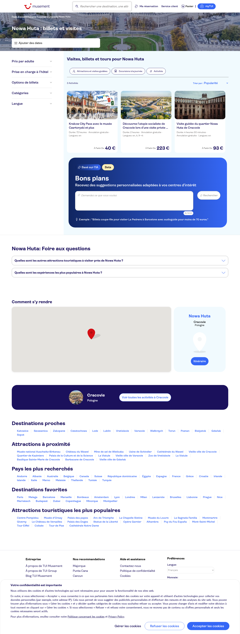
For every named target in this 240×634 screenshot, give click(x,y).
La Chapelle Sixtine (131, 517)
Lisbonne (192, 497)
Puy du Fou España (175, 521)
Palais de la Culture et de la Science (71, 455)
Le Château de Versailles (47, 521)
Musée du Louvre (158, 517)
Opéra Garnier (132, 521)
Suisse (98, 476)
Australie (52, 476)
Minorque (92, 501)
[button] (90, 71)
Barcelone (49, 497)
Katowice (22, 430)
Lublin (107, 430)
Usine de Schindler (140, 451)
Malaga (33, 497)
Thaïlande (77, 480)
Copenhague (73, 501)
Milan (143, 497)
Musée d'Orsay (53, 517)
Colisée (39, 525)
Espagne (161, 476)
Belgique (69, 476)
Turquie (107, 480)
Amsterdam (101, 497)
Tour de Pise (56, 525)
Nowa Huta (65, 16)
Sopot (20, 434)
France (176, 476)
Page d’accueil (19, 16)
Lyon (117, 497)
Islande (21, 480)
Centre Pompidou (28, 517)
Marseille (66, 497)
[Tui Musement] (39, 6)
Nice (220, 497)
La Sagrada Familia (185, 517)
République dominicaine (122, 476)
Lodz (95, 430)
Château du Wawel (77, 451)
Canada (84, 476)
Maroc (46, 480)
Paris (20, 497)
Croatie (203, 476)
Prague (207, 497)
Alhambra (153, 521)
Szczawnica (41, 430)
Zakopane (59, 430)
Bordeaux (83, 497)
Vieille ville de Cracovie (203, 451)
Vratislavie (122, 430)
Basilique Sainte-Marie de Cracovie (38, 459)
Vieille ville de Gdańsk (112, 459)
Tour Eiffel (23, 525)
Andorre (22, 476)
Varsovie (139, 430)
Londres (130, 497)
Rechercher (210, 195)
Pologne (32, 16)
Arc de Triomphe (103, 517)
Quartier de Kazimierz (30, 455)
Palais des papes (78, 517)
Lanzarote (158, 497)
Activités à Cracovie (47, 16)
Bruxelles (175, 497)
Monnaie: (172, 577)
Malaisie (61, 480)
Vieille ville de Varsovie (129, 455)
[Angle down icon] (43, 61)
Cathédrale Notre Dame (84, 525)
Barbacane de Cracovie (79, 459)
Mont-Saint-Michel (203, 521)
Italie (34, 480)
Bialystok (200, 430)
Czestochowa (79, 430)
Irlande (218, 476)
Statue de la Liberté (105, 521)
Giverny (21, 521)
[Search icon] (76, 6)
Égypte (146, 476)
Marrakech (23, 501)
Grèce (190, 476)
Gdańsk (216, 430)
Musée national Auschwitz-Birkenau (38, 451)
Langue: (172, 564)
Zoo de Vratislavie (159, 455)
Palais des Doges (77, 521)
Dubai (56, 501)
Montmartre (209, 517)
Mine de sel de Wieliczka (109, 451)
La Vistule (104, 455)
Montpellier (110, 501)
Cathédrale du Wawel (170, 451)
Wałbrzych (156, 430)
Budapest (42, 501)
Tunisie (92, 480)
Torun (171, 430)
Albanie (37, 476)
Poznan (185, 430)
